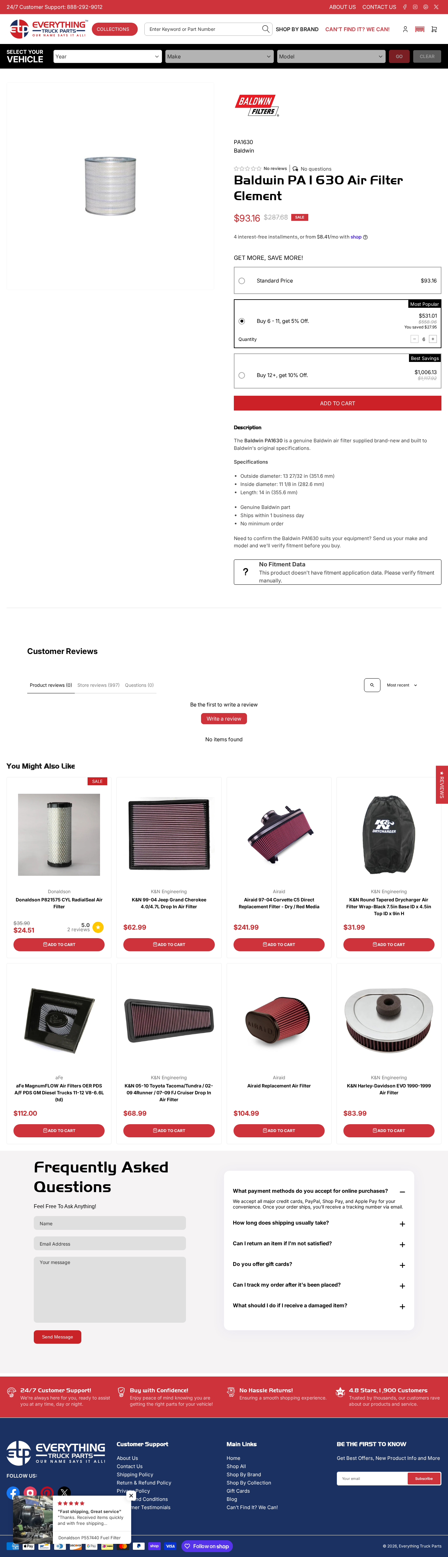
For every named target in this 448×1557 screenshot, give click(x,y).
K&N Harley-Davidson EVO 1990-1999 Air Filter (389, 1089)
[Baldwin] (257, 105)
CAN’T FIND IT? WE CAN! (357, 29)
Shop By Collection (249, 1483)
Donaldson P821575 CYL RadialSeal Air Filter (59, 903)
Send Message (57, 1336)
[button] (420, 29)
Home (233, 1458)
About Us (127, 1458)
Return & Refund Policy (144, 1483)
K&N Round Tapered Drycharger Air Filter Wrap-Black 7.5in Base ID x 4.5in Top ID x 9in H (388, 906)
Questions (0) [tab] (139, 685)
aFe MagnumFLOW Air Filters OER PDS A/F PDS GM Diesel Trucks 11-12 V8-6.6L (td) (59, 1092)
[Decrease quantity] (414, 339)
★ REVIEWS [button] (442, 784)
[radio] (337, 282)
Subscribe (424, 1478)
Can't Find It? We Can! (252, 1507)
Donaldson (59, 891)
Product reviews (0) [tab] (51, 685)
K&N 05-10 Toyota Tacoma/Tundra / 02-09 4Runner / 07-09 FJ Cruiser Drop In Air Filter (169, 1092)
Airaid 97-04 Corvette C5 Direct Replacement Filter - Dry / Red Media (279, 903)
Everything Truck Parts (420, 1546)
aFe (59, 1077)
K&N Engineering (169, 891)
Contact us (379, 7)
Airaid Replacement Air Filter (279, 1085)
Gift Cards (238, 1491)
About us (342, 7)
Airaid (279, 891)
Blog (232, 1499)
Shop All (236, 1466)
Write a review (224, 718)
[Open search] (372, 685)
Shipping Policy (135, 1474)
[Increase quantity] (433, 339)
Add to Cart (61, 944)
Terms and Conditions (142, 1499)
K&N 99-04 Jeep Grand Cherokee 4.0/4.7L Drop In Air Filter (169, 903)
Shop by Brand (297, 29)
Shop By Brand (244, 1474)
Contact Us (130, 1466)
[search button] (266, 29)
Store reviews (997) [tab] (98, 685)
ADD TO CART (337, 403)
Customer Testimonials (144, 1507)
